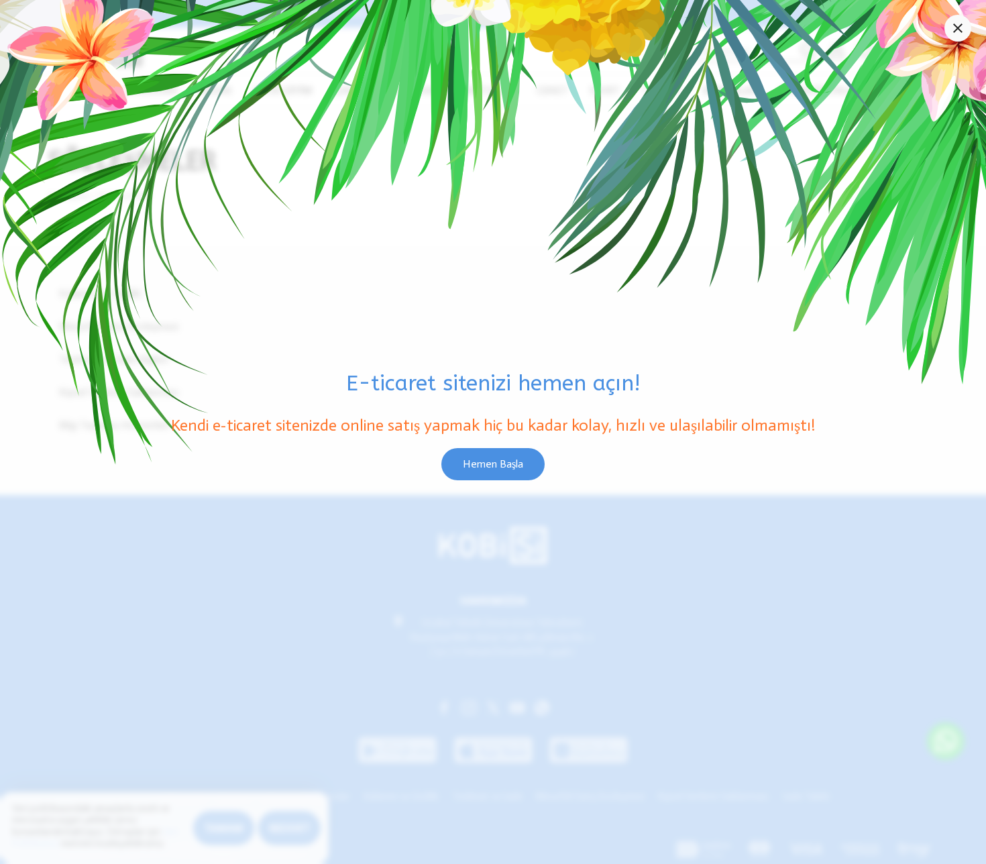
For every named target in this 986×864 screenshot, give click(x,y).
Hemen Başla (493, 463)
